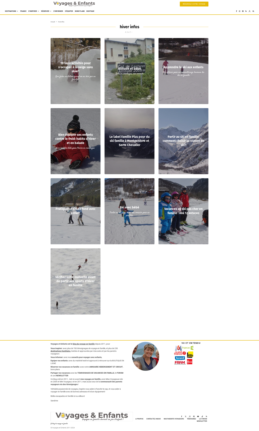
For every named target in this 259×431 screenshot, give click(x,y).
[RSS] (246, 11)
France (23, 11)
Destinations (10, 11)
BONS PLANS (80, 11)
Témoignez (191, 419)
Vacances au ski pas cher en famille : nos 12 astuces (183, 211)
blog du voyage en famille (84, 344)
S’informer (58, 11)
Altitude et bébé (129, 69)
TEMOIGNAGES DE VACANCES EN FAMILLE (95, 373)
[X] (185, 416)
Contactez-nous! (153, 419)
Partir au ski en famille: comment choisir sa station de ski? (183, 141)
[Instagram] (239, 11)
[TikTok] (202, 416)
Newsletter (202, 421)
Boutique (90, 11)
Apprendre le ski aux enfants (183, 67)
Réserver (45, 11)
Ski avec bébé (129, 207)
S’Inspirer (32, 11)
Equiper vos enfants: (59, 361)
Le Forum (203, 419)
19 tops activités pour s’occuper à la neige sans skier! (75, 67)
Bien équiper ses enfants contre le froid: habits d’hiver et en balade (75, 139)
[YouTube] (198, 416)
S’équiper (69, 11)
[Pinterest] (242, 11)
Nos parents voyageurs (174, 419)
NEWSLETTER (62, 376)
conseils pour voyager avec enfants (86, 357)
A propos (139, 419)
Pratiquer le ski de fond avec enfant (76, 211)
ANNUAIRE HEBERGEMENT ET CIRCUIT (106, 367)
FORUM (120, 373)
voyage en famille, (98, 348)
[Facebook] (236, 11)
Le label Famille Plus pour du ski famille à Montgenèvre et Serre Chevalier (130, 141)
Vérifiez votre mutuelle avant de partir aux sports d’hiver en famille (75, 281)
